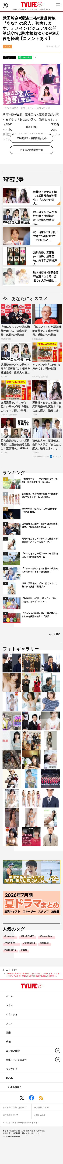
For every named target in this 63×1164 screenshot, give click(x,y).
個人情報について (42, 1107)
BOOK (9, 1078)
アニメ (9, 1023)
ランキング (12, 1069)
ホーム (5, 970)
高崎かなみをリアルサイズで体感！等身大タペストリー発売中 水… (40, 540)
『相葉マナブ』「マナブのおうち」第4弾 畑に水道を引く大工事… (40, 480)
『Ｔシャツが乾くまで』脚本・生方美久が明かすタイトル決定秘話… (40, 570)
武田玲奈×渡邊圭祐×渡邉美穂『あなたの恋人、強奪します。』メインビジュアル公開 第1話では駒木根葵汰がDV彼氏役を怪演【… (32, 975)
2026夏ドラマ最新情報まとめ (32, 138)
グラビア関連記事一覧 (31, 149)
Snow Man (47, 936)
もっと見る (54, 634)
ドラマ (14, 970)
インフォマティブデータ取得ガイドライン (21, 1122)
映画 (8, 1041)
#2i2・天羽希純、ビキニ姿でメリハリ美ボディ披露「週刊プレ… (40, 585)
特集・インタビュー (16, 1059)
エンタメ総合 (13, 1050)
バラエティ (12, 1014)
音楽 (8, 1032)
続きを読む (31, 127)
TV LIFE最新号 (14, 1087)
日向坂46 (11, 949)
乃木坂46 (30, 943)
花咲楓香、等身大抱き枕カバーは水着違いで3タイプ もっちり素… (40, 495)
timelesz (11, 936)
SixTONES (28, 936)
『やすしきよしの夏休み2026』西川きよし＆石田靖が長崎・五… (40, 555)
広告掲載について (10, 1115)
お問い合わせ (40, 1115)
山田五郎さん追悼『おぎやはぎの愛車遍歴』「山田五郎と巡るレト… (40, 525)
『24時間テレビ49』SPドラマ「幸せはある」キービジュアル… (39, 600)
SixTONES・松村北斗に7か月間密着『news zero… (39, 510)
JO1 (25, 949)
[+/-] (57, 1050)
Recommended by (41, 457)
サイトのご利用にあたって (14, 1107)
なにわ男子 (12, 943)
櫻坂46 (45, 943)
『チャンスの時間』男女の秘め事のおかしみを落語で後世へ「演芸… (40, 615)
